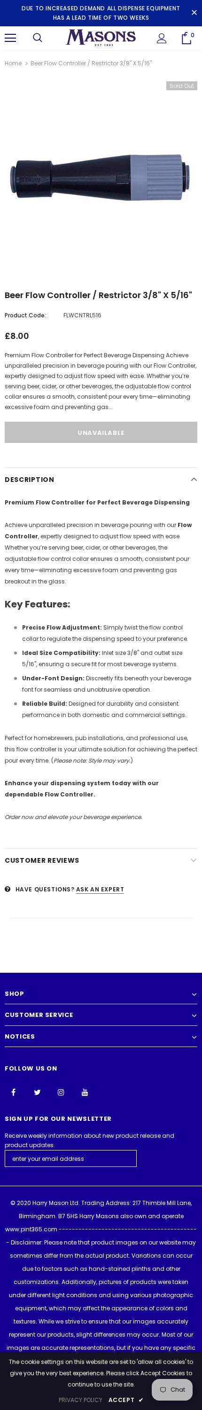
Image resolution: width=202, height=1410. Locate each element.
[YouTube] (85, 1091)
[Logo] (101, 38)
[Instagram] (61, 1091)
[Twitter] (37, 1091)
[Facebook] (13, 1091)
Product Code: (25, 315)
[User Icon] (162, 38)
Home (13, 63)
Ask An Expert (100, 889)
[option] (101, 177)
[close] (194, 13)
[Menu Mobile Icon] (10, 38)
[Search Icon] (37, 38)
